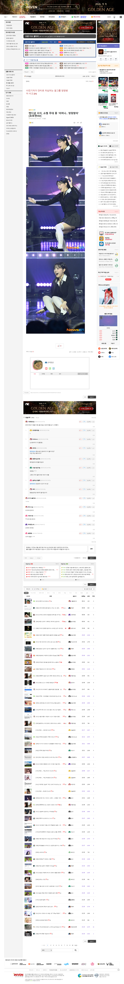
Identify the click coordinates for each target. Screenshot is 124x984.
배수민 (72, 852)
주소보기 (26, 72)
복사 (32, 72)
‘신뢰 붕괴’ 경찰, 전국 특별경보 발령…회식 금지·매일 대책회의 (54, 825)
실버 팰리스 (9, 123)
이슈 (33, 593)
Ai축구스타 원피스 (42, 601)
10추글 (37, 589)
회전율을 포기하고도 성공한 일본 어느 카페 (49, 845)
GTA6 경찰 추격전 (42, 750)
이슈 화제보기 (90, 42)
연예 (41, 593)
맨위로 (84, 558)
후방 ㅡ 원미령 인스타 (43, 730)
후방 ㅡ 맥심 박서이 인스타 (45, 771)
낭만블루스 (74, 757)
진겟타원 (73, 614)
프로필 (43, 374)
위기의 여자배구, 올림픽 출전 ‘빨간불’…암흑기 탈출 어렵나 (53, 689)
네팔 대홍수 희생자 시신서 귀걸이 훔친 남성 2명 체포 (51, 716)
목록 (87, 81)
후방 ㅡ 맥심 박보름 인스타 (45, 777)
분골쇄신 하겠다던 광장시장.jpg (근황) (47, 655)
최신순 (37, 417)
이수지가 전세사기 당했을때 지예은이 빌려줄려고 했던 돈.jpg (54, 743)
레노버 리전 (9, 120)
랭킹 (52, 374)
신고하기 (79, 351)
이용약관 (45, 970)
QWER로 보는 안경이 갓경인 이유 (46, 804)
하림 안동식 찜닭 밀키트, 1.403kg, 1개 (108, 218)
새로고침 (94, 417)
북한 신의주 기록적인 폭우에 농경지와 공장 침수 (50, 621)
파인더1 (73, 784)
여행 (7, 106)
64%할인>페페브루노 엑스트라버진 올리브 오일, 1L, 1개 (108, 215)
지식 (70, 593)
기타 (92, 593)
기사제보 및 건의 (10, 41)
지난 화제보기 (81, 42)
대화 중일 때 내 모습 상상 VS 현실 (46, 838)
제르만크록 (74, 927)
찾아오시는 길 (84, 970)
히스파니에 (74, 642)
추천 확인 (90, 351)
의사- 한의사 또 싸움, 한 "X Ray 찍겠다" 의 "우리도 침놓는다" (54, 913)
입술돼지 (73, 730)
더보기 (53, 368)
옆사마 (72, 682)
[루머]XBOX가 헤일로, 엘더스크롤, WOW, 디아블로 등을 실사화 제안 (56, 832)
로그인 (109, 17)
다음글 (31, 558)
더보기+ (57, 563)
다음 (75, 945)
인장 (35, 374)
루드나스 (73, 709)
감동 (87, 593)
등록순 (32, 417)
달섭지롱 (73, 635)
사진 (76, 593)
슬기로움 (73, 621)
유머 (48, 593)
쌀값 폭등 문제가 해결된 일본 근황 (46, 893)
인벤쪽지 (46, 368)
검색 (75, 950)
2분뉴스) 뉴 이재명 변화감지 (45, 682)
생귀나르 (73, 628)
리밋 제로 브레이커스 (11, 125)
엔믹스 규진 (40, 879)
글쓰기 (92, 584)
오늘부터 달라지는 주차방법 (45, 811)
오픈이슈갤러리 (92, 72)
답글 (94, 426)
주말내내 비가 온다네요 (44, 669)
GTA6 (7, 133)
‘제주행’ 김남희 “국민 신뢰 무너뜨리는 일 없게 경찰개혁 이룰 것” (54, 784)
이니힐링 (50, 368)
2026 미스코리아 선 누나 (44, 818)
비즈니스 (38, 970)
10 (72, 945)
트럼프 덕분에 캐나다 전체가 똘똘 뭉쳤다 (48, 872)
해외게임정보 (9, 109)
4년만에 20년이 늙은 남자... (45, 906)
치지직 (8, 98)
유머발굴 (28, 76)
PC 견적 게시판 (10, 85)
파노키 (72, 750)
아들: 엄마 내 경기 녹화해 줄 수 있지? (47, 886)
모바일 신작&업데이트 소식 (13, 49)
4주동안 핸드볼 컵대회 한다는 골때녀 (47, 662)
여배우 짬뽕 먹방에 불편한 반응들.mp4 (48, 635)
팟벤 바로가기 (9, 95)
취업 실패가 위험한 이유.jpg (45, 866)
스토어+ (116, 65)
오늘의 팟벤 (9, 80)
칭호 (60, 374)
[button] (40, 579)
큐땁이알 (73, 676)
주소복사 (26, 392)
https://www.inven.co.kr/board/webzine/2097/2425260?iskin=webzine (46, 392)
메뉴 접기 (83, 374)
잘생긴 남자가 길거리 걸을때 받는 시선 (48, 648)
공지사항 (92, 970)
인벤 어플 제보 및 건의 (12, 43)
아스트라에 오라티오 (11, 131)
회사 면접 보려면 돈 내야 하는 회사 (47, 757)
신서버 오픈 (52, 11)
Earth (72, 608)
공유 (70, 351)
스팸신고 (84, 351)
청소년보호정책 (63, 970)
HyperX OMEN (10, 117)
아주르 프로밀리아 (11, 128)
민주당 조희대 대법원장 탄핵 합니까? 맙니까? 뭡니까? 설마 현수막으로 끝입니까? (59, 614)
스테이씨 (40, 852)
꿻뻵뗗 (72, 899)
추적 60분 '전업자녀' (43, 933)
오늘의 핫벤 (9, 77)
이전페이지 (77, 558)
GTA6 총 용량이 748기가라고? (45, 737)
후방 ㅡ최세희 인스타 (43, 791)
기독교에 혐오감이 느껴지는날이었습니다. (48, 927)
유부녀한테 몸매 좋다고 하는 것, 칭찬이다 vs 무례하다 (52, 608)
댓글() (91, 81)
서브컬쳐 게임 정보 (11, 114)
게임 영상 (8, 112)
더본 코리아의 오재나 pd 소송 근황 (47, 642)
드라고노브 (74, 696)
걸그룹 (8, 104)
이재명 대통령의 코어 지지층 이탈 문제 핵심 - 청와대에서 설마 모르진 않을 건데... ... (60, 764)
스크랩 (74, 351)
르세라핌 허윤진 (42, 920)
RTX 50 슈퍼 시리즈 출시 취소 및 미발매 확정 (49, 709)
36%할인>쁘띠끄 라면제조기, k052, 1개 (108, 224)
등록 (91, 548)
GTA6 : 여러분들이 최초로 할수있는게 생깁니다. (50, 696)
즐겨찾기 (45, 589)
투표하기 (108, 279)
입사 (72, 798)
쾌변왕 (72, 669)
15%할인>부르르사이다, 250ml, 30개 (107, 226)
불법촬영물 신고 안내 (74, 970)
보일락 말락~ (41, 899)
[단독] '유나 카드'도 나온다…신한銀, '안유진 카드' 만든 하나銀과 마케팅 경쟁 (58, 798)
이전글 (38, 558)
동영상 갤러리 (9, 38)
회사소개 (31, 970)
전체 (26, 593)
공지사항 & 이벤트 (11, 35)
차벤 (7, 101)
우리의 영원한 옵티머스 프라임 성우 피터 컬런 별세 (51, 628)
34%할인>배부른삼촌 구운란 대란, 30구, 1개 (108, 221)
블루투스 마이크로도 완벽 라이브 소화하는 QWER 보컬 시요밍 (54, 723)
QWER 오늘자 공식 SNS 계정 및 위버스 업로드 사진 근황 (53, 676)
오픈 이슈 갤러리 (10, 74)
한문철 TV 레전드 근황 (43, 859)
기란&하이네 (60, 11)
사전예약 (67, 11)
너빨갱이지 (74, 601)
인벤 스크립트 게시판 (11, 46)
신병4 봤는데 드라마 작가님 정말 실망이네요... (50, 703)
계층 (81, 593)
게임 (65, 593)
